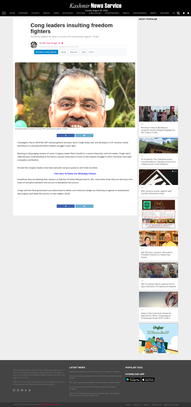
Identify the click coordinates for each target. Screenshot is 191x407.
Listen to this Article (47, 52)
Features (164, 13)
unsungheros (140, 13)
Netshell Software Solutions (51, 404)
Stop (84, 52)
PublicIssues (95, 13)
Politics (35, 13)
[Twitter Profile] (62, 43)
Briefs (153, 13)
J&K (142, 124)
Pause (63, 52)
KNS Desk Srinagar (49, 43)
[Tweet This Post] (84, 135)
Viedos (46, 13)
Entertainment (112, 13)
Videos (146, 405)
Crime (56, 13)
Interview (23, 13)
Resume (73, 52)
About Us (137, 405)
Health (126, 13)
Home (12, 13)
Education (67, 13)
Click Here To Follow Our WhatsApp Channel (75, 174)
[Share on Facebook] (66, 135)
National (81, 13)
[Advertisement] (158, 63)
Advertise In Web (171, 405)
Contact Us (156, 405)
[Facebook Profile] (59, 43)
